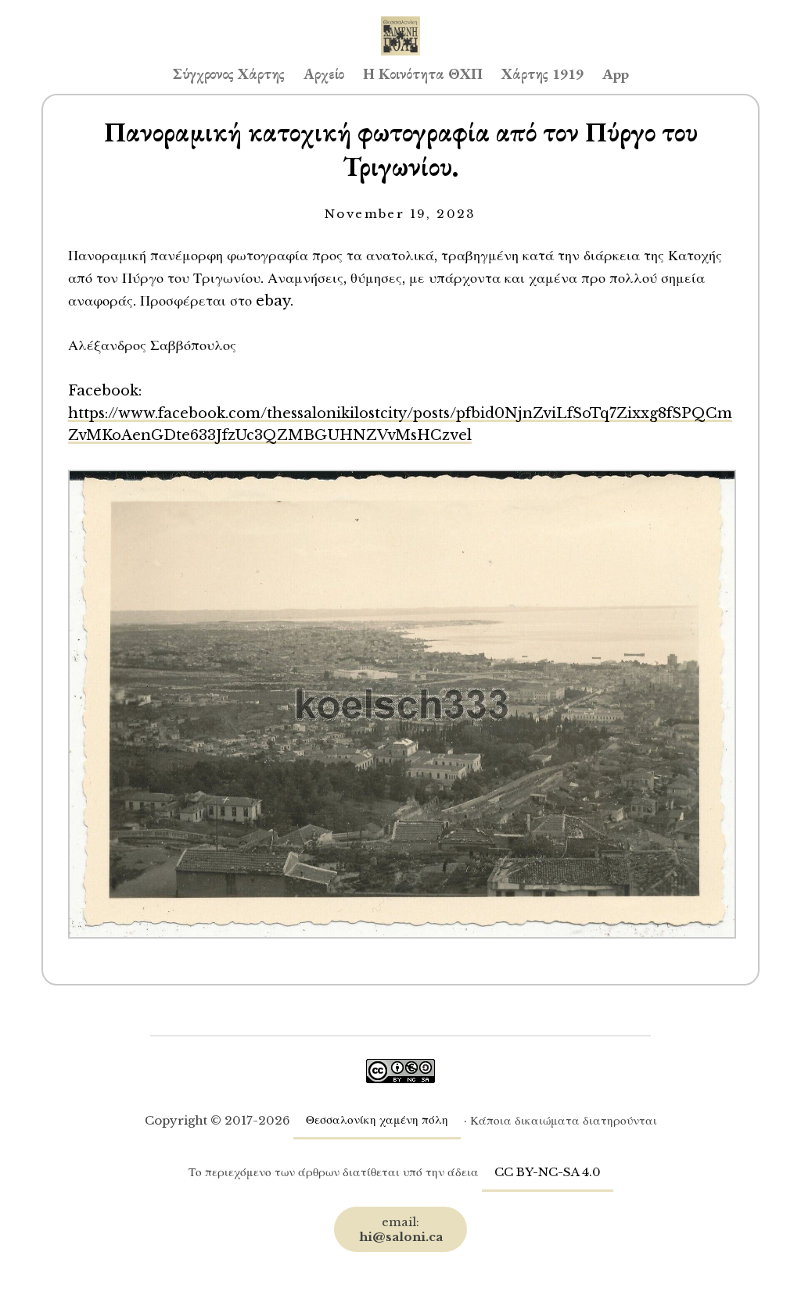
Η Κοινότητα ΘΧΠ (423, 74)
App (615, 74)
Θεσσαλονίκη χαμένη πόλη (377, 1119)
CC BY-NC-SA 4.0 (547, 1171)
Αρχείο (324, 74)
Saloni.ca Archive (400, 20)
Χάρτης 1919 (542, 74)
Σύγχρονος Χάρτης (229, 74)
